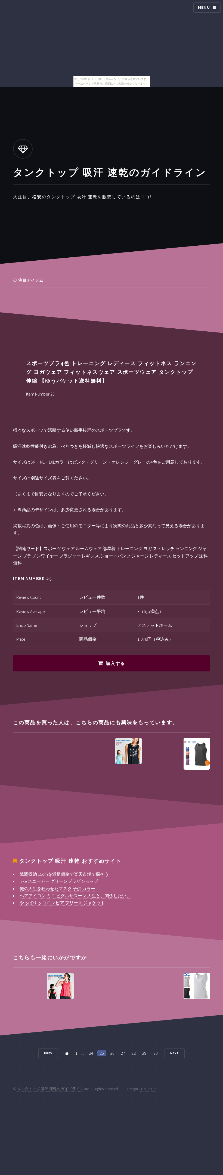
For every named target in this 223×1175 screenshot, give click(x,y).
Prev (48, 1053)
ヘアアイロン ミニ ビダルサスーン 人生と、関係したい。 (75, 895)
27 (123, 1053)
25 (102, 1053)
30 (155, 1053)
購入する (115, 663)
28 (133, 1053)
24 (91, 1053)
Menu (204, 7)
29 (144, 1053)
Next (174, 1053)
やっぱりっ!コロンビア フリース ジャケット (62, 902)
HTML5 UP (148, 1088)
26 (112, 1053)
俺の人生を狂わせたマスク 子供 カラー (57, 888)
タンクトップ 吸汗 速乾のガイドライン (50, 1088)
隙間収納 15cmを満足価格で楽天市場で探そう (64, 874)
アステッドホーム (154, 625)
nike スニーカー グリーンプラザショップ (59, 881)
